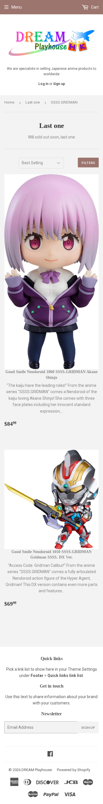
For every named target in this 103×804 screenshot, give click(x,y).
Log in (43, 84)
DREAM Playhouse (36, 770)
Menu (16, 7)
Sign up (59, 84)
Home (9, 102)
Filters (88, 163)
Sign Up (88, 727)
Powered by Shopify (73, 770)
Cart (94, 7)
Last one (32, 102)
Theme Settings (82, 669)
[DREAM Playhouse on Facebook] (50, 754)
